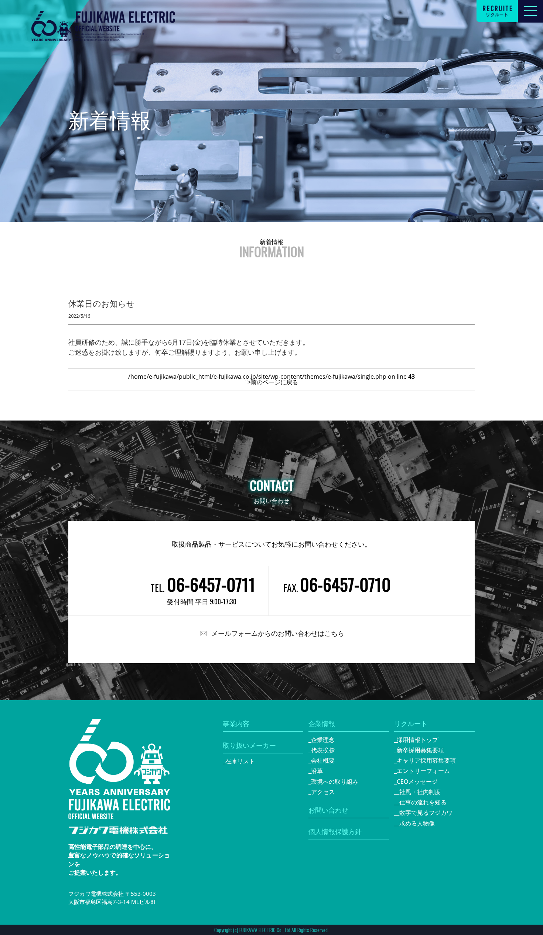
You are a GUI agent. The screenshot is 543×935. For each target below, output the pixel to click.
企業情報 (321, 723)
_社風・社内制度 (419, 792)
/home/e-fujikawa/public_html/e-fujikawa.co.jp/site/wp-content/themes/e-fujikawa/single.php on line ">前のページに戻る (271, 379)
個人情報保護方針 (335, 831)
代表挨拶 (323, 750)
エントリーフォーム (423, 771)
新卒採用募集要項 (420, 750)
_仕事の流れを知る (422, 802)
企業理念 (323, 740)
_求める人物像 (416, 823)
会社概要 (323, 760)
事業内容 (236, 723)
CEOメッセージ (417, 781)
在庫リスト (240, 761)
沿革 (317, 771)
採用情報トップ (417, 740)
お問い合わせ (328, 810)
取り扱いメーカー (249, 745)
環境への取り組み (334, 781)
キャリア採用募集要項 (426, 760)
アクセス (323, 792)
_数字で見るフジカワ (424, 813)
